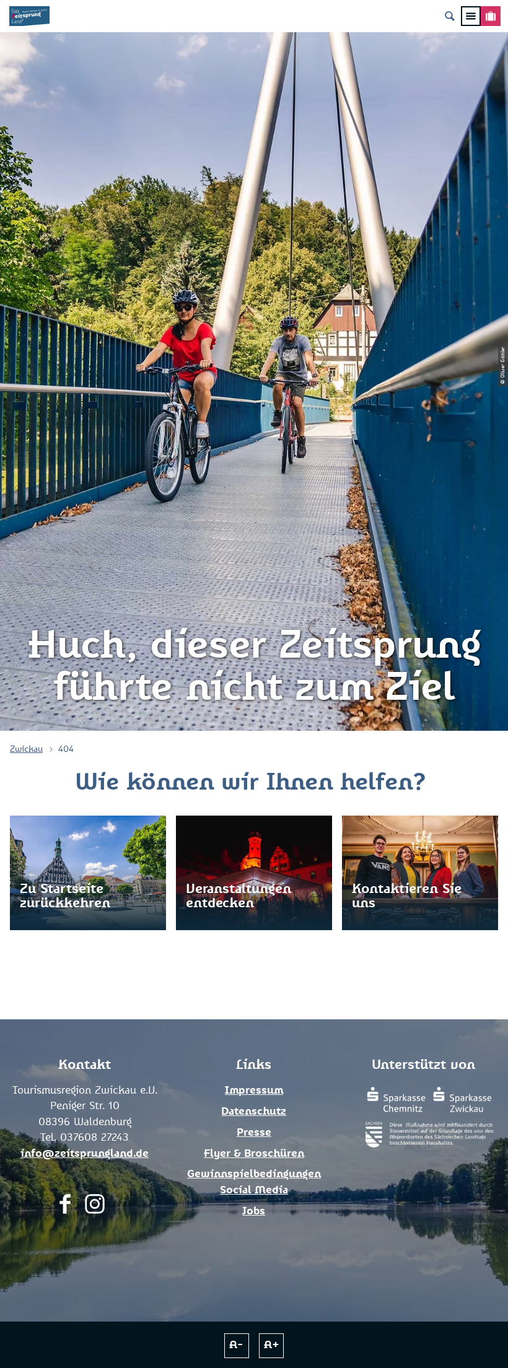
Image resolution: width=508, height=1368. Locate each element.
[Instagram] (95, 1207)
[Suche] (450, 16)
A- (236, 1345)
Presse (254, 1133)
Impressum (254, 1091)
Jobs (253, 1211)
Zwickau (26, 749)
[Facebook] (65, 1207)
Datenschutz (253, 1112)
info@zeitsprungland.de (84, 1154)
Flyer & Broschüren (254, 1154)
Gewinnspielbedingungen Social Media (254, 1182)
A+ (271, 1345)
